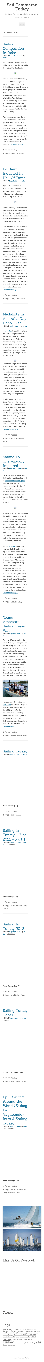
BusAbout (6, 1331)
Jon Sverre (29, 1333)
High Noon (7, 705)
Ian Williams (6, 1333)
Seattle (14, 1339)
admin (25, 326)
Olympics (21, 438)
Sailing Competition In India (13, 48)
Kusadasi (5, 1335)
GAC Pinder (24, 1331)
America (13, 735)
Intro (18, 1189)
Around (13, 1189)
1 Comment (11, 844)
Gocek (13, 1081)
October (32, 1334)
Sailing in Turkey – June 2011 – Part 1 (15, 835)
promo (17, 1337)
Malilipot (10, 1335)
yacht (23, 153)
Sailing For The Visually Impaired (13, 461)
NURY (26, 1335)
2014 (12, 1329)
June (16, 906)
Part (20, 906)
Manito (16, 1335)
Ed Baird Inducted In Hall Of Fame (14, 173)
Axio (34, 1329)
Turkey (18, 153)
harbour (34, 1331)
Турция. (10, 1345)
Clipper (19, 1331)
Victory (25, 735)
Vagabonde (11, 1192)
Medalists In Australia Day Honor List (15, 318)
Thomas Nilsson (27, 1339)
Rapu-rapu (23, 1337)
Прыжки (5, 1345)
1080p (4, 1329)
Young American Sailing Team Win (14, 624)
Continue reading (17, 144)
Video (27, 1343)
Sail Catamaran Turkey (22, 7)
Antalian (23, 1329)
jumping (35, 1333)
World (18, 1192)
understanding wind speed (15, 481)
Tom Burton (7, 331)
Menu (22, 24)
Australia (14, 438)
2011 (12, 906)
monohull (21, 1335)
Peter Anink (11, 1337)
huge (38, 1331)
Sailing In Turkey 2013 (13, 926)
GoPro (30, 1331)
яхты (14, 1345)
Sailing (14, 150)
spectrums (19, 1339)
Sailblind (13, 602)
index (5, 57)
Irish (14, 1333)
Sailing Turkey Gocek (15, 1012)
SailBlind (12, 546)
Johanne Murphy (21, 1333)
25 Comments (9, 1128)
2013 (12, 995)
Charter (13, 1331)
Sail (28, 1336)
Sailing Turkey (15, 751)
